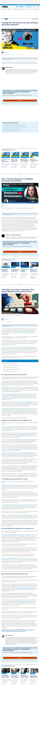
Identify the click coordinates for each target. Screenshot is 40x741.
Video (26, 9)
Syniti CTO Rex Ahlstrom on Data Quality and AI (14, 160)
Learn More (10, 59)
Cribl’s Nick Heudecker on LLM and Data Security (11, 130)
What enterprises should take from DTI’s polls (10, 371)
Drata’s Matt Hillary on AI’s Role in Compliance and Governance (14, 127)
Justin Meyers (6, 319)
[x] (23, 6)
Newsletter (29, 6)
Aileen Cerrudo (5, 725)
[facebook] (16, 6)
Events (37, 9)
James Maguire (6, 52)
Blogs (34, 9)
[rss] (22, 6)
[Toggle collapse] (3, 736)
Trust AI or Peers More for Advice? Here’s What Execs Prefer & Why (15, 676)
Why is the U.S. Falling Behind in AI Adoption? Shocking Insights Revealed (34, 676)
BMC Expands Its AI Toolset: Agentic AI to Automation (15, 270)
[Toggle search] (37, 6)
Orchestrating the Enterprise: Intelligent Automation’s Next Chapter (24, 270)
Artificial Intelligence (18, 9)
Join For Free (20, 100)
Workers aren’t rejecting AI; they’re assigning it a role (11, 365)
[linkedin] (18, 6)
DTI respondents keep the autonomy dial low (10, 363)
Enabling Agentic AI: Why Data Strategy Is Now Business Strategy (5, 270)
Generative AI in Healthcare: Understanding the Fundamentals (14, 125)
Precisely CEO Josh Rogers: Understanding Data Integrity (6, 160)
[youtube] (20, 6)
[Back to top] (38, 738)
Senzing (15, 62)
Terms (32, 102)
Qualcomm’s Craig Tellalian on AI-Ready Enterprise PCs (34, 270)
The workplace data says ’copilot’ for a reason (10, 367)
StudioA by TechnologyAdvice (33, 277)
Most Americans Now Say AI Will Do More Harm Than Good (5, 676)
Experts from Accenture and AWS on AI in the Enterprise (34, 160)
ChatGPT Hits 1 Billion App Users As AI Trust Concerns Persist (25, 676)
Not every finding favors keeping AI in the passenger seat (12, 369)
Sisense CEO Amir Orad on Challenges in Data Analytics (25, 160)
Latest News (3, 9)
